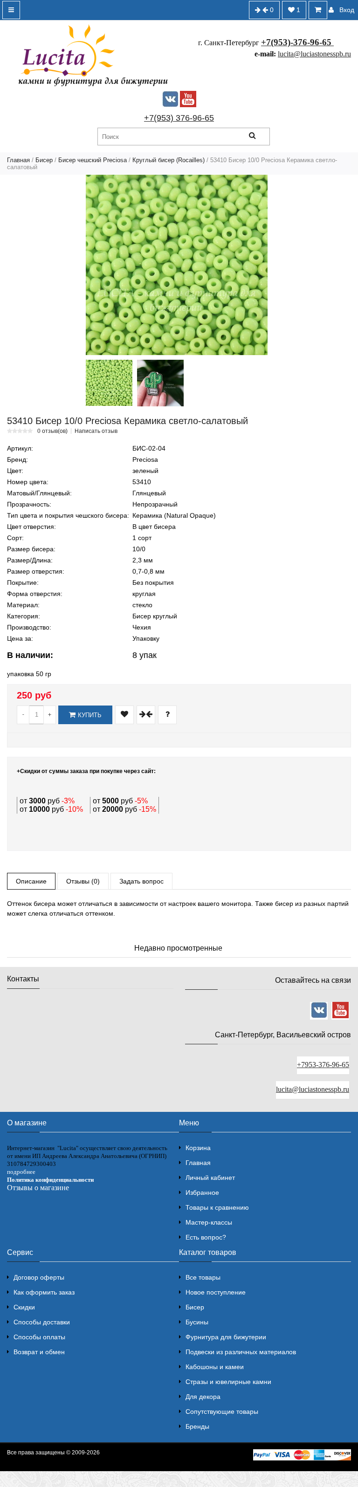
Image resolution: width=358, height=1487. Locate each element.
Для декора (203, 1396)
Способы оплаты (39, 1337)
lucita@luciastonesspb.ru (314, 54)
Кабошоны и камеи (215, 1367)
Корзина (198, 1147)
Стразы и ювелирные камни (228, 1381)
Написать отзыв (96, 431)
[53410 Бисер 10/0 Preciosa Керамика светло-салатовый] (177, 265)
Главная (18, 160)
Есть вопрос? (206, 1237)
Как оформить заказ (44, 1292)
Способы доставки (42, 1322)
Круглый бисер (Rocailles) (168, 160)
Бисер (44, 160)
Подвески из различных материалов (241, 1352)
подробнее (21, 1171)
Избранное (202, 1192)
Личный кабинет (210, 1177)
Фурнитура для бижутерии (226, 1337)
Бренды (197, 1426)
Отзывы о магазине (38, 1188)
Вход (346, 10)
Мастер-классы (209, 1222)
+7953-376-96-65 (323, 1065)
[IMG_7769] (109, 383)
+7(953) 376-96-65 (179, 118)
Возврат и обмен (39, 1352)
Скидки (24, 1307)
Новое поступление (216, 1292)
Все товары (203, 1277)
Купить (90, 715)
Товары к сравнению (217, 1207)
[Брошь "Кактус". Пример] (160, 383)
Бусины (197, 1322)
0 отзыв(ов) (52, 431)
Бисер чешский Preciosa (92, 160)
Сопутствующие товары (222, 1411)
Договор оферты (39, 1277)
